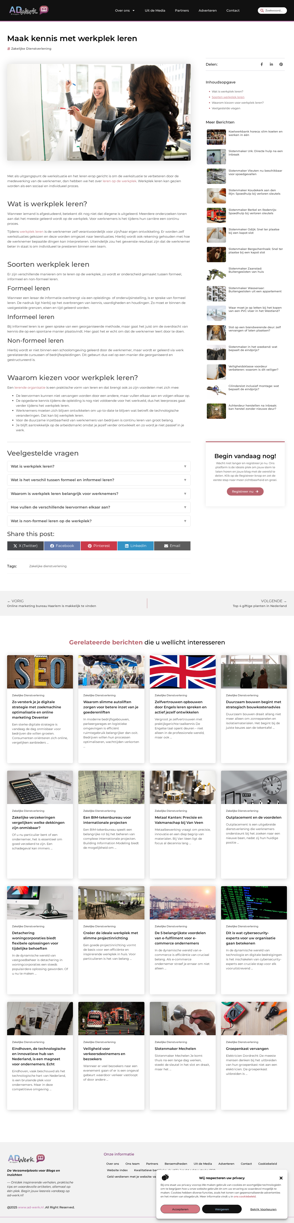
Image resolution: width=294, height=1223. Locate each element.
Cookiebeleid (267, 1163)
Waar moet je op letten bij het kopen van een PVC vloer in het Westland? (255, 309)
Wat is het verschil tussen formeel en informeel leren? (99, 480)
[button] (281, 1178)
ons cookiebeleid (245, 1196)
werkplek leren (31, 232)
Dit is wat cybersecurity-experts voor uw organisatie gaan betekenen (250, 938)
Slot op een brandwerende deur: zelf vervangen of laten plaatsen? (255, 328)
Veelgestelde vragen (226, 108)
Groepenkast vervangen (247, 1049)
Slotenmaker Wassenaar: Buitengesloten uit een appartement (255, 289)
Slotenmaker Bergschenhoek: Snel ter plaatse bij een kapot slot (256, 250)
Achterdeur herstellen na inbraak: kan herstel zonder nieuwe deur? (253, 407)
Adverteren (208, 10)
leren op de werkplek (119, 181)
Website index (117, 1170)
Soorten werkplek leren (228, 97)
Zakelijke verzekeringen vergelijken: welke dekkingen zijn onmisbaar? (38, 822)
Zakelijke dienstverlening (31, 49)
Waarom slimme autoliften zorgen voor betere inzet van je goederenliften (110, 707)
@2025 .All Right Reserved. (41, 1207)
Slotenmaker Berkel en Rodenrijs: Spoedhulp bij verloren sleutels (253, 211)
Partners (182, 10)
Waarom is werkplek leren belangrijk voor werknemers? (99, 493)
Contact (233, 10)
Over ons (122, 10)
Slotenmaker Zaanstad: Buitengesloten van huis (246, 270)
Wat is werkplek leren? (99, 466)
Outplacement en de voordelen (254, 817)
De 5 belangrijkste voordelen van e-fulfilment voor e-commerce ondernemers (180, 938)
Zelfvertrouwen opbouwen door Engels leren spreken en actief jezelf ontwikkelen (181, 707)
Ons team (132, 1163)
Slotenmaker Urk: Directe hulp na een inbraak (256, 152)
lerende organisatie (29, 387)
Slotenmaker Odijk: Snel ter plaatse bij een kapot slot (254, 231)
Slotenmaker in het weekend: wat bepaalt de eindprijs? (253, 348)
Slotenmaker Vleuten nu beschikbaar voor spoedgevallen (255, 172)
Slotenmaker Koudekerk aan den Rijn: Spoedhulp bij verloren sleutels (254, 191)
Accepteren (180, 1209)
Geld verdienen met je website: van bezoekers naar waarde (149, 1176)
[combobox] (272, 10)
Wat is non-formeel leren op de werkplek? (99, 521)
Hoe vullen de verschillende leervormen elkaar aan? (99, 507)
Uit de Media (155, 10)
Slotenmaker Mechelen (175, 1049)
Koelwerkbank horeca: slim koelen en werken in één (256, 133)
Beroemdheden (176, 1163)
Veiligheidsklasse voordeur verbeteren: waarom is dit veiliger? (253, 368)
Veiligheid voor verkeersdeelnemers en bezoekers (104, 1054)
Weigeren (222, 1209)
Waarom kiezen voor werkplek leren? (238, 102)
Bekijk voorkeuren (263, 1209)
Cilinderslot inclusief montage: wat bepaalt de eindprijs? (254, 387)
